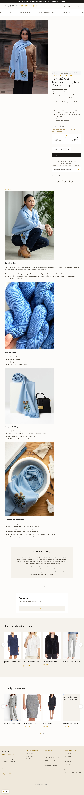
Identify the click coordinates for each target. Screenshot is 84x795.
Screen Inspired (25, 13)
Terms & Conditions (50, 760)
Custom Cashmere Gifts (70, 767)
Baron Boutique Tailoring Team (12, 190)
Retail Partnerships (69, 759)
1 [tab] (40, 733)
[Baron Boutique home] (21, 6)
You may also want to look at (42, 784)
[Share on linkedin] (69, 181)
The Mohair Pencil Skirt (30, 723)
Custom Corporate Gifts (70, 769)
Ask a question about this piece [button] (62, 169)
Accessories (66, 72)
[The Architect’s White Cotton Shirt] (32, 645)
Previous (1, 57)
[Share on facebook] (58, 181)
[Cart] (78, 6)
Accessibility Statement (51, 765)
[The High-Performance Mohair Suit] (12, 707)
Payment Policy (49, 755)
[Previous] (3, 645)
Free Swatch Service (31, 753)
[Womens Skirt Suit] (52, 707)
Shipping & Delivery (31, 756)
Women (59, 72)
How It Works (67, 753)
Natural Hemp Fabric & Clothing (72, 772)
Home (53, 72)
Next (46, 57)
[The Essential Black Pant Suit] (71, 707)
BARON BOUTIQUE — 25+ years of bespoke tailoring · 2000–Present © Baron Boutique (42, 789)
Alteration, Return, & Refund (52, 757)
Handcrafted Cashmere (46, 13)
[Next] (81, 645)
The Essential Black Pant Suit (71, 723)
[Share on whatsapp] (72, 181)
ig (3, 773)
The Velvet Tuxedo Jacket (50, 661)
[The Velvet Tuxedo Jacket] (52, 645)
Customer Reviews (67, 13)
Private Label (67, 764)
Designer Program (68, 761)
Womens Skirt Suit (48, 723)
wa (12, 773)
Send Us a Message (7, 768)
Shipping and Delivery (57, 175)
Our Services (67, 756)
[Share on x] (62, 181)
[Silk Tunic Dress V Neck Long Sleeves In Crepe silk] (12, 645)
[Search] (69, 6)
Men (11, 13)
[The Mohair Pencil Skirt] (32, 707)
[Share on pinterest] (65, 181)
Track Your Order (30, 759)
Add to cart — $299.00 (67, 155)
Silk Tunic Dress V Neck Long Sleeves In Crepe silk (12, 662)
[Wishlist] (73, 6)
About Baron (67, 778)
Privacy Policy (48, 763)
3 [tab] (43, 733)
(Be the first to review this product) (59, 89)
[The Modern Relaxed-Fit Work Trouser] (71, 645)
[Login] (64, 6)
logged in (40, 608)
